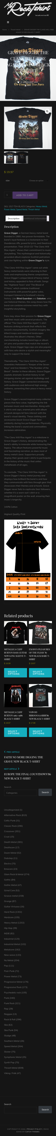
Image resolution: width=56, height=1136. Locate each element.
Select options (13, 672)
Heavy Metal (41, 206)
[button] (47, 111)
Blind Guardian (24, 298)
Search (7, 787)
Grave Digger (11, 233)
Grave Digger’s (36, 260)
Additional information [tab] (35, 218)
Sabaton (41, 298)
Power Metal (9, 209)
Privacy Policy (34, 1129)
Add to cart (25, 195)
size (8, 180)
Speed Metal (21, 209)
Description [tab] (14, 218)
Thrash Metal (15, 30)
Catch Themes (32, 1132)
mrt (29, 85)
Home (4, 30)
